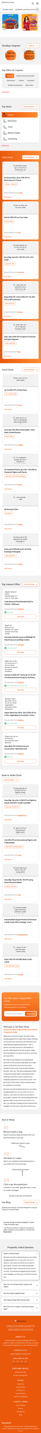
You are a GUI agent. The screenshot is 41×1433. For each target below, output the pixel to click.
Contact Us (20, 1390)
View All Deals (29, 157)
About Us (20, 1384)
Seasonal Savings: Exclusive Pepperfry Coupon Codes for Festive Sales (18, 1223)
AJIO (19, 232)
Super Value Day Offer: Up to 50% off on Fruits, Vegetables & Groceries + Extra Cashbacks (20, 713)
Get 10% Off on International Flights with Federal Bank (20, 841)
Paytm (20, 485)
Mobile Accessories (15, 85)
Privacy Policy (20, 1387)
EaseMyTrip (22, 815)
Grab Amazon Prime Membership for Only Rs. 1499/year (18, 602)
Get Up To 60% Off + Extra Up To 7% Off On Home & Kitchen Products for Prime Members (20, 676)
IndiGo (20, 524)
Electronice (12, 121)
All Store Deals (19, 1426)
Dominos (20, 272)
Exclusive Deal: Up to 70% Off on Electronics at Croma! (17, 178)
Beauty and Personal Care (27, 9)
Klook (20, 405)
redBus (20, 445)
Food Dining (12, 139)
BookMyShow (23, 935)
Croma (20, 193)
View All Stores (28, 106)
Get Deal (7, 197)
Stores (20, 1408)
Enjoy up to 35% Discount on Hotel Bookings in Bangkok (17, 550)
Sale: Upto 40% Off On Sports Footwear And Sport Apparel (20, 337)
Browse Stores (20, 1372)
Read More (7, 1232)
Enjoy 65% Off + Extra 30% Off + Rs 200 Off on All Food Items (19, 298)
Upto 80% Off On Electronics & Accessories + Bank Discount (16, 747)
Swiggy (20, 312)
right (37, 9)
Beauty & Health (14, 133)
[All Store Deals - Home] (12, 3)
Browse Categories (20, 1375)
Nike (19, 352)
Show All (10, 76)
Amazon (21, 609)
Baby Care (9, 9)
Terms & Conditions (20, 1397)
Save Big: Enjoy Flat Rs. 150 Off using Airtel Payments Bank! (18, 881)
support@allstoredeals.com (20, 1354)
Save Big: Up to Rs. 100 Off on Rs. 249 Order (18, 258)
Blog (20, 1415)
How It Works (20, 1405)
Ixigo (19, 855)
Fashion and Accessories (25, 76)
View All (31, 46)
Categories (20, 1412)
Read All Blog (29, 1202)
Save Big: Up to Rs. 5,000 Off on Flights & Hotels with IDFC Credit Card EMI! (20, 801)
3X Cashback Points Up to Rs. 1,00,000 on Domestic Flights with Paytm (20, 470)
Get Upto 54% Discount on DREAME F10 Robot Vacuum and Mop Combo (19, 638)
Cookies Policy (20, 1393)
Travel (10, 127)
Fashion (11, 115)
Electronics (11, 80)
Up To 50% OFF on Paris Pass (15, 390)
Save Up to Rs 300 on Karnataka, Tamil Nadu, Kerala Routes (19, 431)
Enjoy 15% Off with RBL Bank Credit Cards (18, 960)
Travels (21, 80)
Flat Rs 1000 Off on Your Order (16, 217)
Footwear (30, 80)
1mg (19, 895)
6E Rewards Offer (11, 509)
